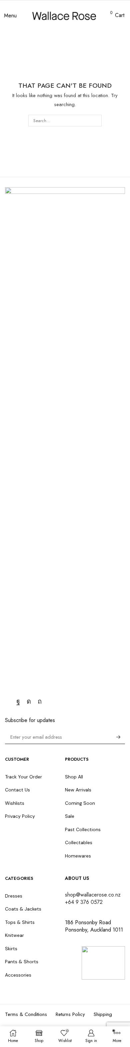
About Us (77, 878)
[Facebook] (18, 701)
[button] (10, 15)
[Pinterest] (40, 701)
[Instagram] (29, 701)
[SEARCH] (96, 120)
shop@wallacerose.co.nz (93, 895)
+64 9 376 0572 (84, 902)
